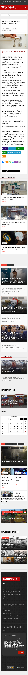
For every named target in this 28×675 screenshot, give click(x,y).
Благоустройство (7, 512)
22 (21, 429)
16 (25, 426)
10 (2, 426)
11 (6, 426)
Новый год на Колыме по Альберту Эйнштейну (20, 555)
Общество (13, 269)
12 (10, 426)
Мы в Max (4, 148)
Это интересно (21, 443)
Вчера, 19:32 (5, 447)
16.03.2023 (4, 193)
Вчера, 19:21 (18, 473)
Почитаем (5, 538)
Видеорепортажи (17, 512)
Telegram (12, 148)
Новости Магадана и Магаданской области (10, 8)
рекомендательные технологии (13, 649)
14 (17, 426)
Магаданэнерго (6, 28)
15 (21, 426)
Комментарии (11, 265)
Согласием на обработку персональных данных (11, 647)
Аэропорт (20, 269)
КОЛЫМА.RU (8, 7)
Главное (11, 297)
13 (14, 426)
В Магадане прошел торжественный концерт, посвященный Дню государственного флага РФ (12, 401)
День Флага (4, 504)
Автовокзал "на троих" (9, 545)
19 (10, 429)
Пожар (21, 447)
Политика (13, 326)
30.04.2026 (5, 361)
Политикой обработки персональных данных (13, 645)
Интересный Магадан (14, 152)
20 (14, 429)
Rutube (4, 152)
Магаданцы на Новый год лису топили (7, 555)
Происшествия (15, 447)
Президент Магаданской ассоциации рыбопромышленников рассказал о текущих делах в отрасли (13, 378)
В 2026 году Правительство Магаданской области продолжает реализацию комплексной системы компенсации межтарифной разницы (13, 319)
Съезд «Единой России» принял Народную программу (20, 480)
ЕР (16, 484)
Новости (14, 28)
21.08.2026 (5, 269)
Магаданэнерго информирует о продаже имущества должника (13, 198)
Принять (21, 652)
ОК (4, 156)
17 (2, 429)
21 (17, 429)
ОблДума (19, 326)
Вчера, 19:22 (4, 473)
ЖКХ (15, 297)
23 (25, 429)
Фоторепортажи (8, 390)
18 (6, 429)
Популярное (4, 265)
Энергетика (20, 297)
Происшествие (8, 443)
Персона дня (6, 356)
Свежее (2, 443)
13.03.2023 (4, 218)
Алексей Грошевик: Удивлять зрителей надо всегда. (6, 561)
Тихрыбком (25, 361)
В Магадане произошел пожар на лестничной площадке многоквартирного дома (7, 481)
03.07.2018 (4, 243)
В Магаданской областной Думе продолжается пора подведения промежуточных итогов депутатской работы (14, 347)
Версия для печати (7, 51)
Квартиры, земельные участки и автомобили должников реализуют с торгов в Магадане (14, 248)
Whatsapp (20, 148)
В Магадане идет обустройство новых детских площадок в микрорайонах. (13, 519)
